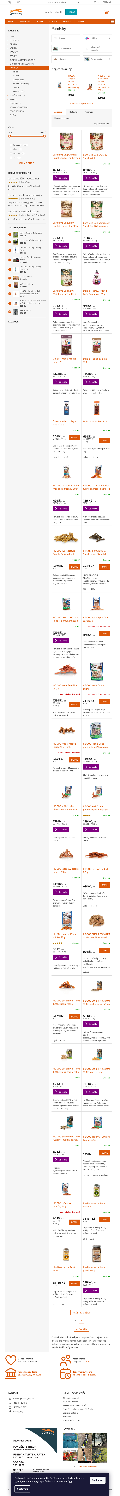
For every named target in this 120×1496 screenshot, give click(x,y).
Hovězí (56, 457)
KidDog (16, 75)
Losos (94, 905)
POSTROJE (14, 40)
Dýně (55, 1040)
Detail (74, 437)
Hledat (71, 12)
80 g (85, 1238)
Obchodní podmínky (57, 2)
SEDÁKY (13, 56)
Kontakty (67, 1416)
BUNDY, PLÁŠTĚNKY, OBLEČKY (22, 60)
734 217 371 (87, 1361)
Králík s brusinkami (100, 1175)
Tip (16, 157)
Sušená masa (18, 79)
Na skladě (19, 145)
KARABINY (14, 52)
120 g (62, 1304)
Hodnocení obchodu (71, 1420)
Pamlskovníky (19, 91)
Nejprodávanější (61, 118)
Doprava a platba (70, 1412)
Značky (13, 115)
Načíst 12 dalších (81, 1312)
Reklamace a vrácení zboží (74, 1405)
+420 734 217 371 (20, 1402)
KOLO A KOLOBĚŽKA (19, 107)
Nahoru (83, 1329)
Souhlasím (97, 1480)
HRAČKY (13, 99)
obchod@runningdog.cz (23, 1398)
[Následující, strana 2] (81, 1320)
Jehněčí (86, 457)
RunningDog (18, 1411)
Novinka (18, 153)
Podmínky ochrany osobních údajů (78, 1409)
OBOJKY (13, 44)
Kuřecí (86, 972)
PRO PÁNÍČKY (15, 103)
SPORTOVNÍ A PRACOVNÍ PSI (22, 63)
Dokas (15, 71)
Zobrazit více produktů (80, 103)
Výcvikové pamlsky (21, 83)
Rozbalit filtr (25, 163)
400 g (93, 589)
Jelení (95, 457)
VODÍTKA (14, 48)
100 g (85, 589)
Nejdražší (89, 112)
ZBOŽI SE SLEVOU (17, 111)
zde (70, 1481)
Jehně (86, 905)
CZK (95, 2)
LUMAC (13, 36)
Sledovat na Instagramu (87, 1466)
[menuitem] (11, 21)
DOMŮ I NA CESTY (17, 95)
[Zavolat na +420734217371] (12, 2)
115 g (92, 1238)
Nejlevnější (74, 112)
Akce (17, 149)
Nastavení (22, 1489)
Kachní (65, 457)
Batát (62, 1040)
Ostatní (16, 87)
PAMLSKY (14, 67)
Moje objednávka (70, 1401)
